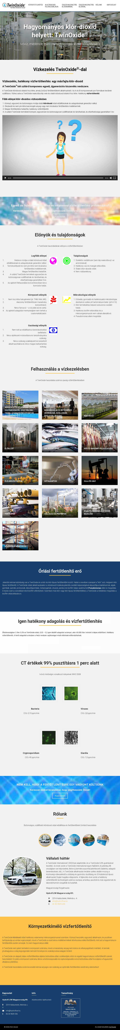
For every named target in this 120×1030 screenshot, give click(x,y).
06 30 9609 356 (58, 904)
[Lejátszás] (5, 178)
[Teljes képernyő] (114, 178)
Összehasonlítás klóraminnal (68, 6)
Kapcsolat (111, 5)
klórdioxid (17, 937)
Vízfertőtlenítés (34, 5)
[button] (60, 147)
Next (113, 36)
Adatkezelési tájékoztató (41, 1000)
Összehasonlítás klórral (85, 6)
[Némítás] (111, 178)
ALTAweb (112, 1027)
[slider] (58, 178)
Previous (6, 36)
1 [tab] (58, 54)
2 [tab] (62, 54)
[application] (60, 147)
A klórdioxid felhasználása (51, 6)
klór (46, 943)
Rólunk (99, 5)
